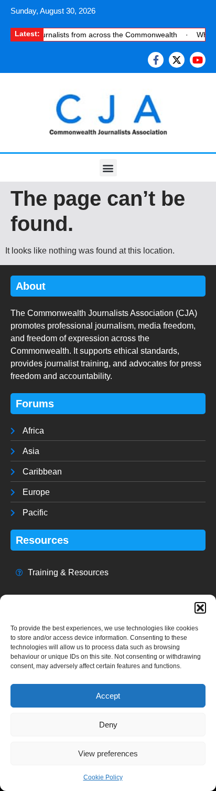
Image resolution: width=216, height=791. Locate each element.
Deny (108, 724)
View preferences (108, 753)
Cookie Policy (103, 777)
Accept (108, 695)
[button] (200, 608)
